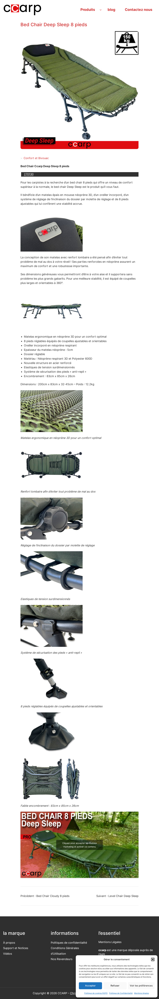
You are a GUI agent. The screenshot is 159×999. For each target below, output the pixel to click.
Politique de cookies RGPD (96, 993)
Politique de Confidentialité (121, 993)
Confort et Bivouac (36, 158)
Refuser (115, 985)
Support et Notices (15, 948)
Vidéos (7, 953)
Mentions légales (141, 993)
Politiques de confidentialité (69, 942)
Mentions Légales (109, 942)
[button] (152, 959)
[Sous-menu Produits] (101, 10)
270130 (29, 174)
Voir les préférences (141, 985)
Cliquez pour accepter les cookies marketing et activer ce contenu (79, 845)
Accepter (90, 985)
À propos (9, 942)
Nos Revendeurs (61, 959)
